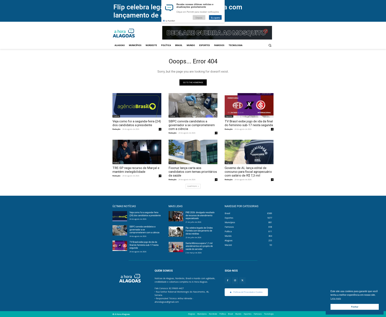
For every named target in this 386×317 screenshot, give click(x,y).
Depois (199, 17)
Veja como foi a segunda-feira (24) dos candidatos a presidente (136, 123)
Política (116, 116)
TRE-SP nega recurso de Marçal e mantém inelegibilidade (135, 170)
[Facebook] (228, 280)
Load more (192, 186)
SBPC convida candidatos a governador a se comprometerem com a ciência (192, 125)
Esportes (229, 116)
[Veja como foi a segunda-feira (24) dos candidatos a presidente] (136, 105)
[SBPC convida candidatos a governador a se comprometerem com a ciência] (193, 105)
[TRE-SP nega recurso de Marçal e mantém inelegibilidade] (136, 152)
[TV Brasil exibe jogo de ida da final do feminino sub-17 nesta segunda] (249, 105)
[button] (270, 45)
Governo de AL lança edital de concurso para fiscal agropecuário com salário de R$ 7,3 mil (248, 171)
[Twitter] (242, 280)
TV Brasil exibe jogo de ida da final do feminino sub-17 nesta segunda (249, 123)
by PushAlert (170, 21)
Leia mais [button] (336, 298)
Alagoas (229, 163)
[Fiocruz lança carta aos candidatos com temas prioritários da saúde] (193, 152)
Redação (116, 129)
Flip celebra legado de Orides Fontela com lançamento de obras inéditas (199, 231)
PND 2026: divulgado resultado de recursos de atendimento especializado (200, 215)
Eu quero (215, 17)
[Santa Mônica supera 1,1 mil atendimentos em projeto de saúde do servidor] (176, 247)
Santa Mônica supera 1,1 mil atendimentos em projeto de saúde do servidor (199, 246)
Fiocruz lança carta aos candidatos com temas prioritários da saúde (193, 171)
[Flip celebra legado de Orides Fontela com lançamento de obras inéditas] (176, 231)
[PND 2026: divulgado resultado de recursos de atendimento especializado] (176, 216)
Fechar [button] (354, 307)
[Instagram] (235, 280)
